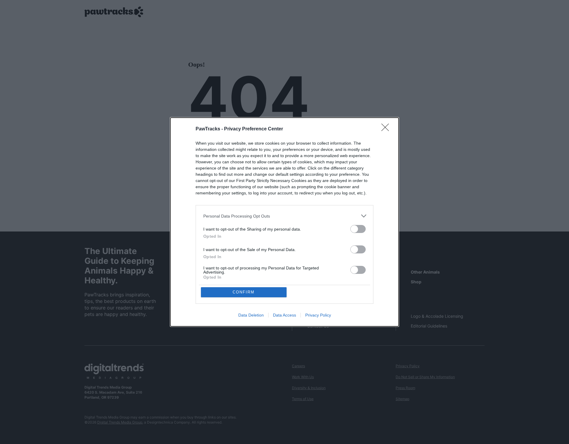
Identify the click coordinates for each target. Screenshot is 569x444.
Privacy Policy (318, 315)
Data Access (284, 315)
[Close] (387, 129)
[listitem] (284, 216)
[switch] (358, 229)
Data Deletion (251, 315)
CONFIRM (244, 292)
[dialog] (284, 222)
